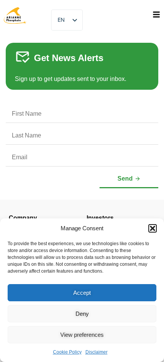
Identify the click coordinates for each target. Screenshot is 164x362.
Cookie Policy (67, 352)
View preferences (82, 334)
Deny (82, 313)
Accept (82, 292)
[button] (152, 228)
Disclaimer (96, 352)
